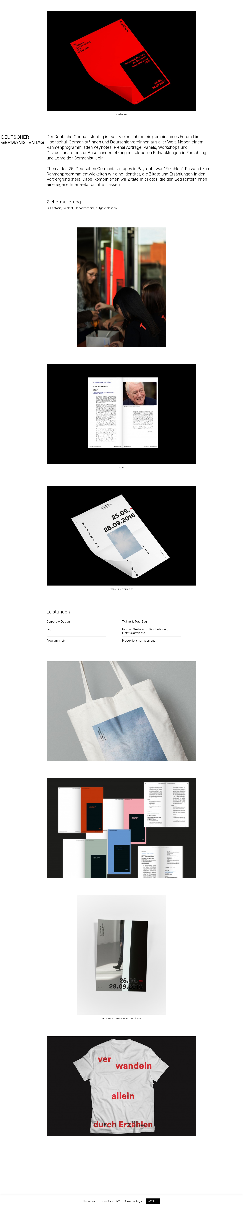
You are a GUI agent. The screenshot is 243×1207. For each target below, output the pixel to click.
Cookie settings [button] (133, 1201)
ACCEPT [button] (153, 1201)
